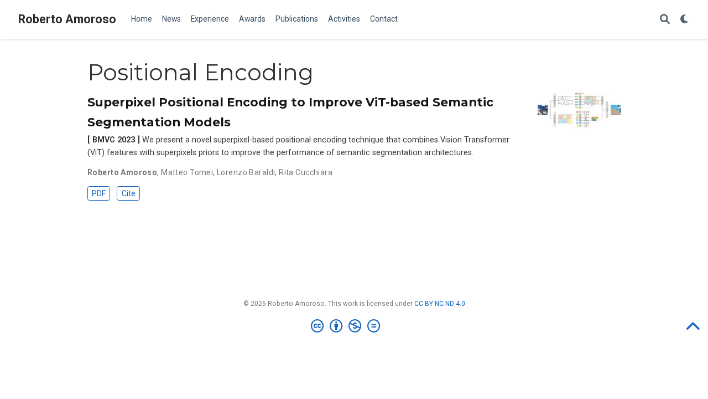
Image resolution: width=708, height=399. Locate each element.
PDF (99, 193)
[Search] (665, 19)
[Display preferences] (685, 19)
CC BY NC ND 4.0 (439, 304)
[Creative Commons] (347, 326)
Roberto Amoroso (67, 19)
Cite (129, 193)
